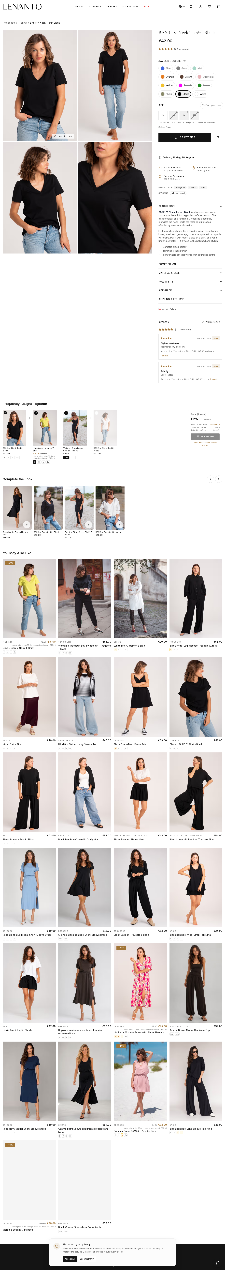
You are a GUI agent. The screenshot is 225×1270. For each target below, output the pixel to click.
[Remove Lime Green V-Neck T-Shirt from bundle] (36, 413)
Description (166, 206)
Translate (164, 356)
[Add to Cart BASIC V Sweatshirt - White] (119, 524)
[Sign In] (200, 6)
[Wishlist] (209, 6)
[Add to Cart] (50, 632)
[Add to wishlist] (52, 565)
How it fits (166, 281)
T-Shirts (22, 22)
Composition (167, 264)
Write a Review (213, 322)
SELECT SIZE (187, 137)
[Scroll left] (210, 479)
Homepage (9, 22)
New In (79, 6)
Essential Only (87, 1259)
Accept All (70, 1259)
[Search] (191, 6)
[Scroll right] (218, 479)
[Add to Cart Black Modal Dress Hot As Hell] (26, 524)
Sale (147, 6)
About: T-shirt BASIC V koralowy (199, 351)
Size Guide (165, 290)
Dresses (112, 6)
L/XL (72, 458)
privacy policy (116, 1252)
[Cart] (218, 6)
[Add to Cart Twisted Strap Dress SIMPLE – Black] (88, 524)
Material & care (169, 272)
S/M (66, 458)
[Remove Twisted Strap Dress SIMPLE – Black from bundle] (66, 413)
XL (194, 115)
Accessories (130, 6)
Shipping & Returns (171, 299)
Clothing (95, 6)
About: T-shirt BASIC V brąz (195, 379)
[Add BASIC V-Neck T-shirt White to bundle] (96, 413)
